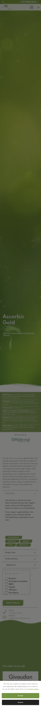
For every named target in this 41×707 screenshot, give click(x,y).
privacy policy (33, 689)
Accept (20, 695)
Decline (20, 702)
